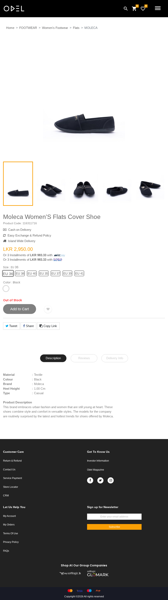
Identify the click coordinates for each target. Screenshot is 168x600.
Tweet (12, 326)
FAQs (6, 550)
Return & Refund (12, 460)
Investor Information (98, 460)
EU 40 (32, 273)
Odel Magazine (95, 469)
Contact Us (9, 469)
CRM (6, 495)
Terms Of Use (10, 533)
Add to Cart (19, 309)
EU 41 (79, 273)
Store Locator (10, 487)
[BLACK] (5, 288)
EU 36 (8, 274)
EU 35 (44, 273)
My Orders (9, 524)
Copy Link (50, 326)
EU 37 (55, 273)
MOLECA (91, 27)
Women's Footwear (55, 27)
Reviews (84, 358)
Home (10, 27)
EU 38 (20, 273)
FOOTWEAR (28, 27)
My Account (9, 516)
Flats (76, 27)
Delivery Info (114, 358)
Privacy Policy (11, 542)
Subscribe (114, 526)
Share (29, 326)
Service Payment (12, 478)
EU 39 (67, 273)
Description (53, 358)
